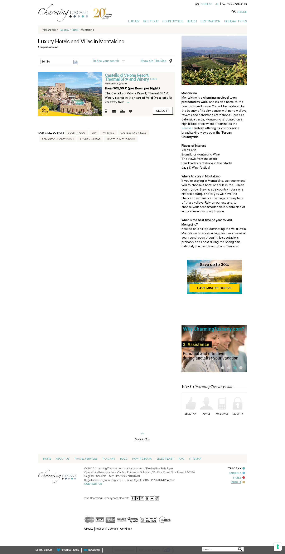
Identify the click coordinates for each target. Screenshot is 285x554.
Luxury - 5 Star (90, 139)
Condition (126, 529)
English (242, 12)
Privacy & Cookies (107, 529)
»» (128, 102)
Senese (187, 128)
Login (38, 550)
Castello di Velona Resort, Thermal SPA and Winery (127, 77)
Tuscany (108, 459)
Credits (88, 529)
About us (62, 459)
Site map (195, 459)
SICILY (237, 478)
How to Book (142, 459)
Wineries (108, 133)
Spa (94, 133)
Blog (123, 459)
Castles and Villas (133, 133)
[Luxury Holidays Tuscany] (65, 13)
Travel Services (85, 459)
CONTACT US (209, 4)
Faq (181, 459)
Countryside (76, 133)
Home (47, 459)
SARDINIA (235, 473)
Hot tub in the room (121, 139)
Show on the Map (153, 61)
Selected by (165, 459)
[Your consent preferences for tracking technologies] (278, 547)
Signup (48, 550)
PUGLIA (236, 482)
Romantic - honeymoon (58, 139)
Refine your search (106, 61)
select (161, 111)
